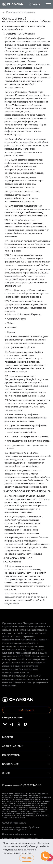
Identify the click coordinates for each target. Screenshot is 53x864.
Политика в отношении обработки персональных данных (20, 828)
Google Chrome (16, 318)
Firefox (11, 327)
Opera (11, 332)
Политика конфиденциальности (19, 834)
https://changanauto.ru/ (19, 105)
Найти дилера (26, 710)
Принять (27, 858)
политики (26, 853)
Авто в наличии (12, 746)
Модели (7, 737)
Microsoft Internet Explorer (24, 314)
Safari (10, 323)
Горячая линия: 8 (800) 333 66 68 (21, 785)
